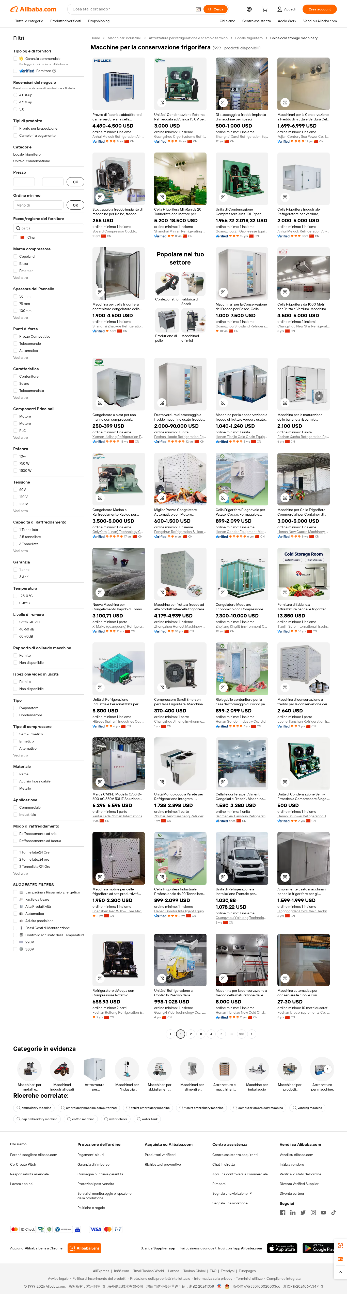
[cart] (266, 10)
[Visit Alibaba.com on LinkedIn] (293, 1212)
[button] (198, 9)
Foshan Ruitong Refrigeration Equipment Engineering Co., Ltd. (118, 1012)
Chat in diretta (223, 1164)
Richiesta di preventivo (163, 1164)
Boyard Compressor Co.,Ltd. (114, 231)
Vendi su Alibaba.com (296, 1155)
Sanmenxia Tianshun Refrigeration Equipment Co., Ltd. (242, 816)
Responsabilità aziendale (29, 1174)
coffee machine (83, 1119)
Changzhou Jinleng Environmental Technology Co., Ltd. (180, 721)
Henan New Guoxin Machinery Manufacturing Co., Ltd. (303, 532)
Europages (247, 1271)
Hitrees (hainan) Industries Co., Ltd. (118, 721)
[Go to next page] (251, 1034)
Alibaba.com (251, 1248)
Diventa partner (292, 1193)
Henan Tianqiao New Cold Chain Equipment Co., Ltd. (242, 1012)
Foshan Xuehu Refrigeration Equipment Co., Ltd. (303, 437)
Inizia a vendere (292, 1164)
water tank (149, 1119)
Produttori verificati (160, 1155)
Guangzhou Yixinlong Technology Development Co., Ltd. (242, 918)
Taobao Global (194, 1271)
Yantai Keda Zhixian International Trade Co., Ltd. (118, 816)
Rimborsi (219, 1184)
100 (241, 1034)
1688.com (121, 1271)
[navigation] (48, 537)
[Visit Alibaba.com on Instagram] (313, 1212)
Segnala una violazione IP (232, 1193)
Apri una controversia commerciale (240, 1174)
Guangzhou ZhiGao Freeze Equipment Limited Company (242, 231)
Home (95, 38)
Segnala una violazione (230, 1203)
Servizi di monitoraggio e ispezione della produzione (104, 1195)
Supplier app (164, 1248)
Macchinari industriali (124, 38)
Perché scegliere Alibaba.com (33, 1155)
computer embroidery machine (260, 1108)
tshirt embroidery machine (150, 1108)
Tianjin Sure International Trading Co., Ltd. (303, 626)
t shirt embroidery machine (204, 1108)
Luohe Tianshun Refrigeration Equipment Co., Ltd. (303, 721)
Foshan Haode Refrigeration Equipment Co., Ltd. (180, 437)
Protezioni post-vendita (95, 1184)
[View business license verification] (219, 1286)
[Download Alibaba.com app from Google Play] (320, 1248)
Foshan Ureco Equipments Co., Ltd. (303, 1012)
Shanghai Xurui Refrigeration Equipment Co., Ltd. (242, 136)
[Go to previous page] (170, 1034)
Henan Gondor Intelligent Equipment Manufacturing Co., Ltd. (180, 911)
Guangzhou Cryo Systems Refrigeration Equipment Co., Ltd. (180, 136)
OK (75, 182)
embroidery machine (36, 1108)
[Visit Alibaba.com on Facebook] (283, 1212)
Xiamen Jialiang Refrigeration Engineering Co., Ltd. (118, 437)
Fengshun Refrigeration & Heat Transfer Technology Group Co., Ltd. (180, 532)
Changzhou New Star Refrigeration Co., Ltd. (303, 326)
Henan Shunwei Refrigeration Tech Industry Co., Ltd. (303, 816)
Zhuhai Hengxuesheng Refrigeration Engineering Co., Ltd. (180, 816)
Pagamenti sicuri (90, 1155)
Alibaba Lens (35, 1248)
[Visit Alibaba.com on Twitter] (303, 1212)
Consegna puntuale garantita (100, 1174)
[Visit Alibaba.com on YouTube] (323, 1212)
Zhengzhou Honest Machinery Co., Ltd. (180, 626)
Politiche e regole (91, 1208)
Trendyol (227, 1271)
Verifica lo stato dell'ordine (300, 1174)
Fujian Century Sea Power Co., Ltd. (303, 136)
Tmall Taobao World (148, 1271)
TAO (213, 1271)
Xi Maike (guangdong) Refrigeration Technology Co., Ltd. (118, 626)
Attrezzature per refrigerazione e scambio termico (188, 38)
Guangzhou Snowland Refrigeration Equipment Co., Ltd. (242, 326)
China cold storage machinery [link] (294, 38)
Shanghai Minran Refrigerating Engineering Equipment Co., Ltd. (180, 231)
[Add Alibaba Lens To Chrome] (84, 1248)
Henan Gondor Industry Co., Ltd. (241, 721)
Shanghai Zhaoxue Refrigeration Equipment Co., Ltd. (118, 326)
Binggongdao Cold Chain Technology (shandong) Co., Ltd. (303, 911)
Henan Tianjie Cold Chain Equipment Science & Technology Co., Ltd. (242, 437)
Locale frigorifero (249, 38)
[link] (340, 1245)
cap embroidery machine (39, 1119)
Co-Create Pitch (23, 1164)
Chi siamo (18, 1144)
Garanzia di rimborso (93, 1164)
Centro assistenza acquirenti (235, 1155)
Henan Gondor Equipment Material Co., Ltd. (242, 532)
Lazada (173, 1271)
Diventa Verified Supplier (299, 1184)
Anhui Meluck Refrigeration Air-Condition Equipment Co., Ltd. (118, 136)
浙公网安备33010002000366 (256, 1286)
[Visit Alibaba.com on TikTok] (333, 1212)
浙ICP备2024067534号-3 (303, 1286)
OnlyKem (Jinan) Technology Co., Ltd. (118, 532)
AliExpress (101, 1271)
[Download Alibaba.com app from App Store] (282, 1248)
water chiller (118, 1119)
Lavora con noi (21, 1184)
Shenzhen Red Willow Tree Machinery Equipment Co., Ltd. (118, 911)
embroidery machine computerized (91, 1108)
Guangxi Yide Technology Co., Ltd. (180, 1012)
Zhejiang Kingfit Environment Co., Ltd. (242, 626)
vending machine (310, 1108)
